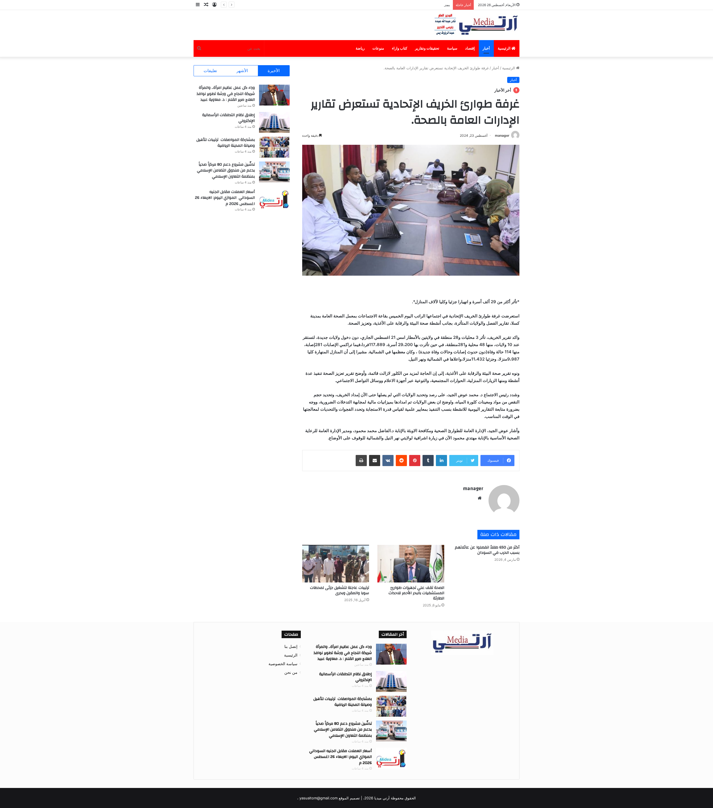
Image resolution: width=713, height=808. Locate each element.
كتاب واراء (399, 48)
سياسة (452, 48)
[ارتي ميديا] (476, 25)
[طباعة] (361, 460)
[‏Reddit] (401, 460)
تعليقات (210, 70)
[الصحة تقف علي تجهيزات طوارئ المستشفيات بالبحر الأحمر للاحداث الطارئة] (410, 563)
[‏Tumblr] (428, 460)
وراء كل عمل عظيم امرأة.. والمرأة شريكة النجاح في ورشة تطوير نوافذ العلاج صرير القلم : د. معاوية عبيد (226, 93)
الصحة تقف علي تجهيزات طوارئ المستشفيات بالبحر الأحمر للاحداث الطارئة (416, 593)
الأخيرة (274, 70)
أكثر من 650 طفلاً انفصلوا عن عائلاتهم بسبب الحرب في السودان (487, 550)
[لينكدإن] (441, 460)
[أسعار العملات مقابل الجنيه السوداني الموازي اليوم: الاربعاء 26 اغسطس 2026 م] (274, 199)
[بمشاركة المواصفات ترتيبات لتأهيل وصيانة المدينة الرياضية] (274, 147)
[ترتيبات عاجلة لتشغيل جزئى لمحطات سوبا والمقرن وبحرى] (335, 563)
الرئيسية (504, 48)
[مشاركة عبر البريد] (374, 460)
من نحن (290, 672)
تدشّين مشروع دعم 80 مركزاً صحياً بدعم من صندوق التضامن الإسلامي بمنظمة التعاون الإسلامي (226, 170)
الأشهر (242, 70)
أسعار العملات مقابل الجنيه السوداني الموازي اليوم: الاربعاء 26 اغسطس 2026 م (225, 197)
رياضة (360, 48)
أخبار (486, 48)
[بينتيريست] (414, 460)
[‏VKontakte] (388, 460)
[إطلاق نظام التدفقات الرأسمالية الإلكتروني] (274, 122)
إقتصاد (470, 48)
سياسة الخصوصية (282, 664)
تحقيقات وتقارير (427, 48)
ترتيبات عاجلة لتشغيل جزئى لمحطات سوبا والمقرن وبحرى (339, 590)
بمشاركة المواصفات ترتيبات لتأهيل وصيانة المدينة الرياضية (404, 5)
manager (502, 135)
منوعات (378, 48)
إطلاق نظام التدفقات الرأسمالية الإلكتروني (228, 118)
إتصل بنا (290, 646)
